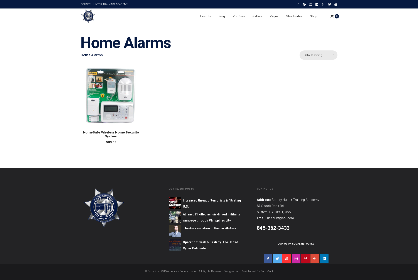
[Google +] (304, 4)
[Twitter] (329, 4)
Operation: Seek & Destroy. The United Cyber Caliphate (210, 245)
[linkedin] (324, 258)
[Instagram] (310, 4)
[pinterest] (305, 258)
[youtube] (286, 258)
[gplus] (314, 258)
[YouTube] (336, 4)
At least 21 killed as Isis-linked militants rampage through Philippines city (211, 217)
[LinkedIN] (317, 4)
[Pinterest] (323, 4)
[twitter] (277, 258)
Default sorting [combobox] (313, 55)
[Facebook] (298, 4)
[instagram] (296, 258)
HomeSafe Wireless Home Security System (111, 134)
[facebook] (268, 258)
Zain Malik (267, 271)
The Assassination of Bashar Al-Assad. (211, 228)
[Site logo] (88, 16)
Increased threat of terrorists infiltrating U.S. (212, 203)
